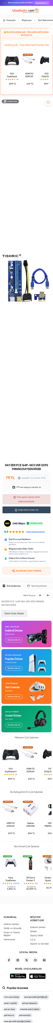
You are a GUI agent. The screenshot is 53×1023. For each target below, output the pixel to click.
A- (40, 595)
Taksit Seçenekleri (39, 586)
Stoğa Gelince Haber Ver (28, 510)
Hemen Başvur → (42, 3)
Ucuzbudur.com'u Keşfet (28, 570)
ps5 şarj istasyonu (29, 1003)
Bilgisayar (27, 20)
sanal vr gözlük (10, 1003)
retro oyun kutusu (11, 997)
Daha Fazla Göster (14, 613)
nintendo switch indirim (29, 1009)
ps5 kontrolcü (24, 1015)
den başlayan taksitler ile (28, 487)
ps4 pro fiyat (9, 1009)
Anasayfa (10, 20)
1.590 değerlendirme (35, 532)
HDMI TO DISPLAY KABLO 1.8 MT (29, 77)
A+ (48, 595)
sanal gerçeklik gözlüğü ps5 (35, 997)
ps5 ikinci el (9, 1015)
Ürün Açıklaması (14, 586)
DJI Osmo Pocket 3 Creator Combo (30, 881)
